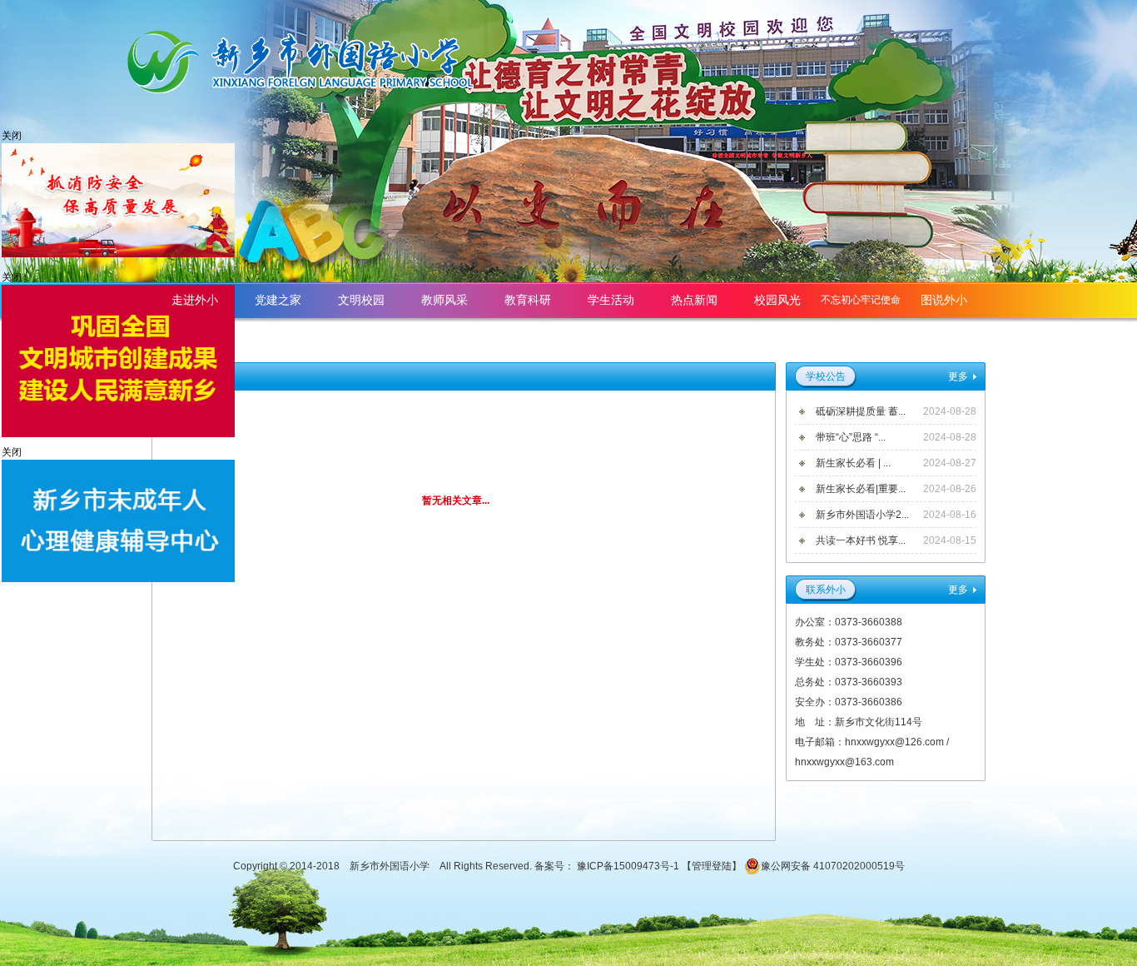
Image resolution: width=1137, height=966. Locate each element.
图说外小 (944, 299)
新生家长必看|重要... (861, 489)
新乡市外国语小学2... (862, 514)
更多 (958, 376)
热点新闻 (694, 299)
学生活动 (611, 299)
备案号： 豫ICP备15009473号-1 (608, 866)
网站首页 (944, 335)
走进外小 (194, 299)
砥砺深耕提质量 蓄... (861, 411)
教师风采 (444, 299)
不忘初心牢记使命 (861, 300)
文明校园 (361, 299)
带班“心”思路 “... (851, 437)
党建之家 (278, 299)
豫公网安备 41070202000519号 (833, 866)
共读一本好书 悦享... (861, 540)
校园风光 (777, 299)
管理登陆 (712, 866)
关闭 (12, 136)
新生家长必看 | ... (853, 463)
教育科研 (527, 299)
